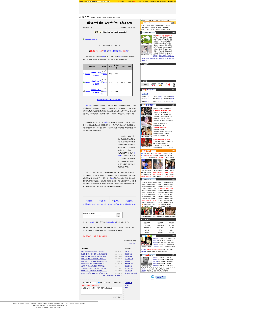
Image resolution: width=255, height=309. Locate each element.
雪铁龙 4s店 (128, 256)
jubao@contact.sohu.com (55, 307)
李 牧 (154, 48)
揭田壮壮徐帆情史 (146, 170)
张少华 (155, 38)
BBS (169, 1)
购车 (112, 178)
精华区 (126, 285)
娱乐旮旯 (155, 261)
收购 (145, 60)
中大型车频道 (160, 225)
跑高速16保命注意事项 (167, 249)
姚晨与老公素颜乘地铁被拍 (149, 190)
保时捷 (145, 58)
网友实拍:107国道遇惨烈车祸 (166, 242)
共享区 (143, 157)
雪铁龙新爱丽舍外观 (89, 204)
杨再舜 (155, 50)
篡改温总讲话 (151, 27)
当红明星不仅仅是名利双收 (165, 261)
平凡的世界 (163, 155)
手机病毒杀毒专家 (150, 157)
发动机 (105, 122)
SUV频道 (171, 227)
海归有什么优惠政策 (131, 273)
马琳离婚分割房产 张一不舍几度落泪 (163, 147)
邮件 (161, 1)
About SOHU (64, 303)
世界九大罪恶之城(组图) (165, 194)
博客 (165, 1)
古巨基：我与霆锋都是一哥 (160, 135)
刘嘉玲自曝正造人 (158, 176)
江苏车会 (155, 246)
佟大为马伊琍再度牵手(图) (166, 184)
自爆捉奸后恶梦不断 (146, 136)
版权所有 (64, 305)
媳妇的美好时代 (165, 112)
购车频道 (99, 17)
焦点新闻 (155, 257)
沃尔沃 (170, 56)
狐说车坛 (155, 238)
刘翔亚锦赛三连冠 (146, 147)
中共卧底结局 (153, 29)
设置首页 (15, 303)
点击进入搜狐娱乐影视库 (165, 200)
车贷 (151, 58)
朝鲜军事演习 (160, 25)
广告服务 (39, 303)
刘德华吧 (155, 99)
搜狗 (108, 1)
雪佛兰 (167, 58)
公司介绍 (71, 303)
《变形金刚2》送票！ (149, 204)
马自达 (154, 58)
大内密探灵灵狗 (157, 114)
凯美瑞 (158, 58)
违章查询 (147, 232)
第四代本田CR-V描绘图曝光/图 (164, 54)
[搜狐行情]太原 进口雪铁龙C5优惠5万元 (93, 259)
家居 (147, 1)
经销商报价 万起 (122, 51)
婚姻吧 (155, 101)
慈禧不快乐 (160, 29)
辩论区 (126, 287)
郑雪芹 (155, 46)
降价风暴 (105, 17)
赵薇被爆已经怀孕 (146, 172)
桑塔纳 (171, 58)
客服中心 (45, 303)
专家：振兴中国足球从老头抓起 (161, 145)
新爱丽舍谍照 (129, 268)
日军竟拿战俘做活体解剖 (148, 192)
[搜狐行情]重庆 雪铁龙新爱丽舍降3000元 (93, 256)
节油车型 (127, 261)
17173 (98, 1)
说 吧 (151, 90)
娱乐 (129, 1)
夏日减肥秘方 (159, 27)
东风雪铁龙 (89, 105)
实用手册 (160, 230)
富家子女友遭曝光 (146, 246)
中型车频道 (160, 223)
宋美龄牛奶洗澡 (145, 29)
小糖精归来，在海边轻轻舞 (165, 265)
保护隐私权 (57, 303)
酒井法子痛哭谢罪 (170, 216)
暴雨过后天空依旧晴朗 (163, 271)
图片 (105, 51)
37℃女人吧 (167, 101)
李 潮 (154, 40)
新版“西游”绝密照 (146, 216)
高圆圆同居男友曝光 (146, 54)
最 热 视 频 (149, 105)
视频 (154, 1)
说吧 (168, 20)
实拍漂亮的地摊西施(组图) (166, 192)
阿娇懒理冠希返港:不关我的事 (161, 133)
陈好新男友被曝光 (169, 176)
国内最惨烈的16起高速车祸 (154, 249)
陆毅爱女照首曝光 (169, 174)
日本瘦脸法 (166, 27)
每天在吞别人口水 (146, 266)
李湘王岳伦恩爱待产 (158, 129)
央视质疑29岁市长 (145, 25)
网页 (153, 20)
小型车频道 (147, 225)
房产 (143, 1)
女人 (151, 1)
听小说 (143, 155)
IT (137, 1)
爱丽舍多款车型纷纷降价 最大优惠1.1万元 (94, 271)
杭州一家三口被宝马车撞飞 (165, 240)
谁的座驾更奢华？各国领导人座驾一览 (157, 251)
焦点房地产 (104, 1)
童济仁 (155, 52)
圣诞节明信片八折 (146, 176)
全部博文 (82, 303)
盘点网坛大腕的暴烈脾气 (148, 194)
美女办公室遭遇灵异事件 (148, 196)
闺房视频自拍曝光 (146, 126)
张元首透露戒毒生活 (166, 204)
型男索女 (155, 265)
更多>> (174, 32)
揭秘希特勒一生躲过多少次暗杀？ (162, 118)
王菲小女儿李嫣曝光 (158, 216)
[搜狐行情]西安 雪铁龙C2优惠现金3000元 (94, 261)
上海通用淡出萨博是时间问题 (164, 40)
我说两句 (173, 1)
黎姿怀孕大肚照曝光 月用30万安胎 (162, 131)
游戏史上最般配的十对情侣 (166, 202)
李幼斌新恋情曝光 (169, 172)
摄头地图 (147, 230)
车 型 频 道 (146, 220)
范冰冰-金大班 (167, 108)
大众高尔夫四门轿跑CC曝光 (164, 52)
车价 (114, 222)
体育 (123, 1)
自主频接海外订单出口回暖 (164, 46)
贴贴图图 (155, 259)
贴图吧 (143, 101)
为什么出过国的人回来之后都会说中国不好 (158, 269)
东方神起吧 (167, 99)
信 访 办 (171, 230)
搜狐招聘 (33, 303)
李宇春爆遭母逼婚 (146, 174)
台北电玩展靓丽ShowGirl (148, 202)
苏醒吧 (143, 99)
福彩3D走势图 (170, 157)
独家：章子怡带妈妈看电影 (166, 182)
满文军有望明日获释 (158, 125)
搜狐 (89, 1)
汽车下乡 (165, 56)
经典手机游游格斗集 (160, 157)
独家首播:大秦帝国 (158, 108)
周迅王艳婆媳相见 (158, 174)
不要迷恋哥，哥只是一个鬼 (165, 257)
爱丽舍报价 (128, 266)
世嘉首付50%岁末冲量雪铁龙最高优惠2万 (94, 254)
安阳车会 (155, 242)
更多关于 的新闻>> (112, 275)
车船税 (161, 56)
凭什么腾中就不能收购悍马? (164, 42)
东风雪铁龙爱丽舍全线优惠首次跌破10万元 (94, 268)
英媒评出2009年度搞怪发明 (165, 259)
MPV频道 (171, 225)
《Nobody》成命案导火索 (148, 198)
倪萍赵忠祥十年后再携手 (165, 186)
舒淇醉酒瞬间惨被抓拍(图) (166, 190)
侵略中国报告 (166, 29)
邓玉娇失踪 (154, 25)
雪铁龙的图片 (129, 251)
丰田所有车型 (129, 263)
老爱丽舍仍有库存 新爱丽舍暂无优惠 (92, 263)
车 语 (154, 36)
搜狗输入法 (21, 303)
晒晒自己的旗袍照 (151, 271)
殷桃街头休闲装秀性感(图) (149, 186)
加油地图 (160, 232)
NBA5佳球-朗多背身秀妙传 (160, 143)
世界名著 (157, 155)
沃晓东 (155, 42)
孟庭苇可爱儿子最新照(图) (166, 198)
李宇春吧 (155, 96)
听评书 (143, 153)
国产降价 (111, 17)
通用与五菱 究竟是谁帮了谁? (164, 48)
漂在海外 (143, 269)
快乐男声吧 (167, 96)
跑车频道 (171, 223)
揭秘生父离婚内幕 (170, 170)
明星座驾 (155, 240)
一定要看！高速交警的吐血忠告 (166, 238)
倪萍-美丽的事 (167, 114)
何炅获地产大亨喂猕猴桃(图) (149, 182)
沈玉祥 (155, 44)
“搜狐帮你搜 (109, 222)
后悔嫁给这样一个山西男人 (165, 263)
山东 (103, 56)
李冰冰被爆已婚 (158, 170)
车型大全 (93, 222)
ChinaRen (94, 1)
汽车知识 (171, 232)
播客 (158, 1)
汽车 (140, 1)
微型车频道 (147, 223)
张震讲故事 (166, 153)
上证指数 (144, 96)
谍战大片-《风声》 (146, 116)
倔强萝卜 (155, 112)
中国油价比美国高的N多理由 (165, 50)
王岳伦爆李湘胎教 (148, 206)
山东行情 (117, 17)
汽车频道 (93, 17)
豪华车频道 (160, 227)
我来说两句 (124, 27)
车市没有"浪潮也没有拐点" (164, 44)
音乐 (161, 20)
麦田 (160, 112)
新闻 (109, 51)
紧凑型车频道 (147, 227)
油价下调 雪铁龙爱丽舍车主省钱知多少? (93, 251)
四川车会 (155, 244)
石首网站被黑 (144, 27)
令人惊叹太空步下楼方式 (167, 206)
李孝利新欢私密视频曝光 (165, 196)
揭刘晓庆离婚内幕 (158, 172)
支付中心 (27, 303)
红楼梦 (170, 153)
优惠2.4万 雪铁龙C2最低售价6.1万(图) (93, 266)
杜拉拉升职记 (158, 153)
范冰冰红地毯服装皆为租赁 (149, 188)
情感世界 (155, 263)
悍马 (148, 58)
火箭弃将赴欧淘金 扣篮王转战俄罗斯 (163, 141)
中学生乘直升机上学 (146, 44)
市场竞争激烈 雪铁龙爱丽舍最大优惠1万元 (94, 273)
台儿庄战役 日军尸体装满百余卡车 (162, 116)
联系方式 (50, 303)
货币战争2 (169, 155)
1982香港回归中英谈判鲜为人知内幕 (163, 120)
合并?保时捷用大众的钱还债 (164, 38)
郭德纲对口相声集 (150, 153)
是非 (154, 54)
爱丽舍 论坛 (128, 254)
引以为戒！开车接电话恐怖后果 (166, 246)
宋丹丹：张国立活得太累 (160, 123)
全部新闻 (77, 303)
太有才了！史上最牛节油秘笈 (166, 244)
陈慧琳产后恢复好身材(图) (149, 184)
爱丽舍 (120, 56)
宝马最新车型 (129, 259)
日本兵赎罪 (167, 25)
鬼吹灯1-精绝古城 (150, 155)
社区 (113, 51)
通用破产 (162, 58)
